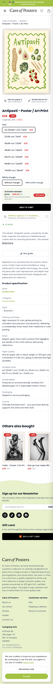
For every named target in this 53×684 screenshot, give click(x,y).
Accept (26, 676)
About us (6, 602)
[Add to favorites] (47, 216)
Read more (7, 243)
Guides (5, 615)
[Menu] (5, 11)
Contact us (7, 619)
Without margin (12, 182)
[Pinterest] (19, 515)
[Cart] (49, 11)
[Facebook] (26, 515)
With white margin (34, 182)
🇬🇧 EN (10, 3)
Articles (5, 611)
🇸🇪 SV (4, 3)
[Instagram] (5, 515)
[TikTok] (12, 515)
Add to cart (26, 207)
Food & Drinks (8, 301)
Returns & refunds (37, 611)
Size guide (28, 253)
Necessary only (26, 669)
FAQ (30, 602)
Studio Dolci (8, 291)
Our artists (7, 606)
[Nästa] (48, 451)
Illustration (8, 311)
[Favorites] (41, 11)
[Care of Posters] (26, 560)
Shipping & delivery (38, 606)
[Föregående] (5, 451)
